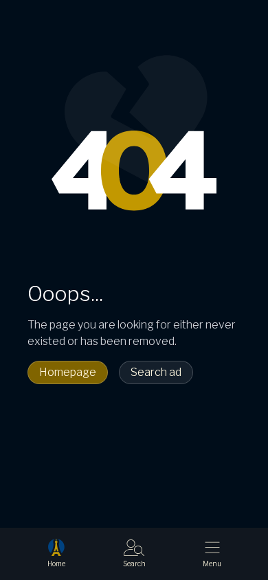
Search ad (156, 372)
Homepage (67, 372)
